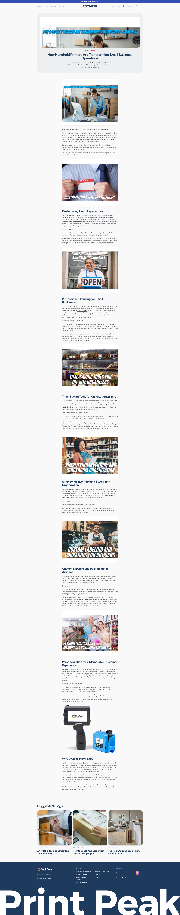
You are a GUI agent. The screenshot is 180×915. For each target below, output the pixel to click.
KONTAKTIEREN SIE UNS (102, 871)
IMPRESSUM (79, 880)
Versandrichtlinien (81, 877)
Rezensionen (98, 877)
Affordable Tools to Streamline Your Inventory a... (53, 852)
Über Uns (97, 874)
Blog (119, 6)
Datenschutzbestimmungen (83, 871)
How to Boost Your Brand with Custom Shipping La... (88, 852)
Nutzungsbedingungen (82, 882)
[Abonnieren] (137, 873)
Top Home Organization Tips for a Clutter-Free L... (124, 852)
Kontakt (113, 6)
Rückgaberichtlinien (81, 874)
